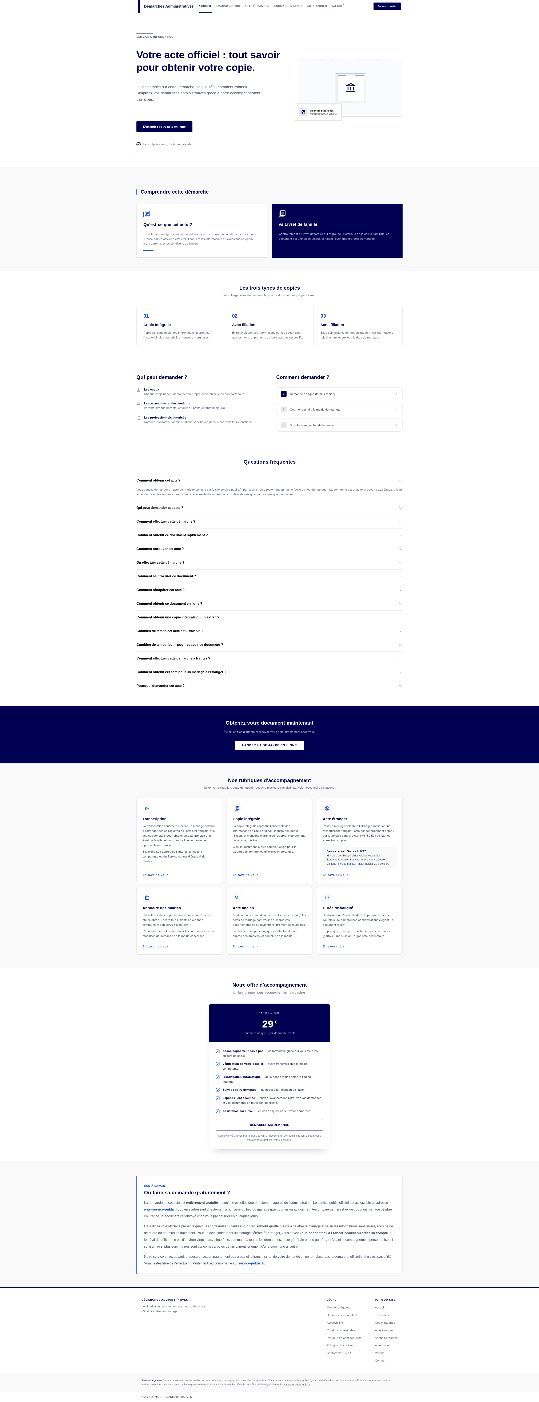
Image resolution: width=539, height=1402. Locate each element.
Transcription (383, 1315)
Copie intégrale (385, 1322)
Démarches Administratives (169, 6)
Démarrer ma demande (269, 1124)
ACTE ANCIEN (317, 6)
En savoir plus (153, 874)
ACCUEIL (205, 6)
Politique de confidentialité (344, 1337)
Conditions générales (341, 1330)
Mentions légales (338, 1307)
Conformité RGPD (339, 1353)
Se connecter (387, 6)
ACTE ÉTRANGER (257, 6)
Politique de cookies (340, 1345)
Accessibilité (335, 1322)
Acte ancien (383, 1345)
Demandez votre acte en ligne (164, 126)
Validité (379, 1353)
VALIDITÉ (338, 6)
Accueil (379, 1307)
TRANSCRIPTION (228, 6)
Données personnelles (342, 1315)
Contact (380, 1360)
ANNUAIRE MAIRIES (288, 6)
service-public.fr (347, 863)
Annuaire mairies (386, 1337)
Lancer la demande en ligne (269, 745)
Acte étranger (384, 1330)
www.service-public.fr (161, 1209)
